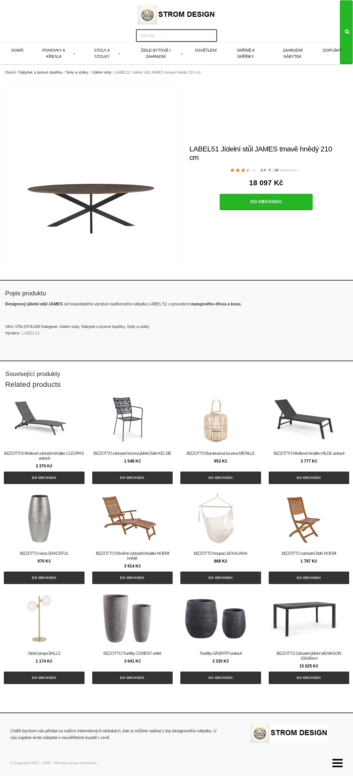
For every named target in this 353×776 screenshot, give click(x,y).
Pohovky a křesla (53, 53)
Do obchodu (266, 201)
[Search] (346, 32)
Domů (17, 50)
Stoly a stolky (102, 53)
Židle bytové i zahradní (156, 53)
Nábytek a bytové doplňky (41, 72)
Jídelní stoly (101, 72)
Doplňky (332, 50)
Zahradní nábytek (293, 53)
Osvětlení (206, 50)
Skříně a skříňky (246, 53)
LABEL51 (31, 333)
